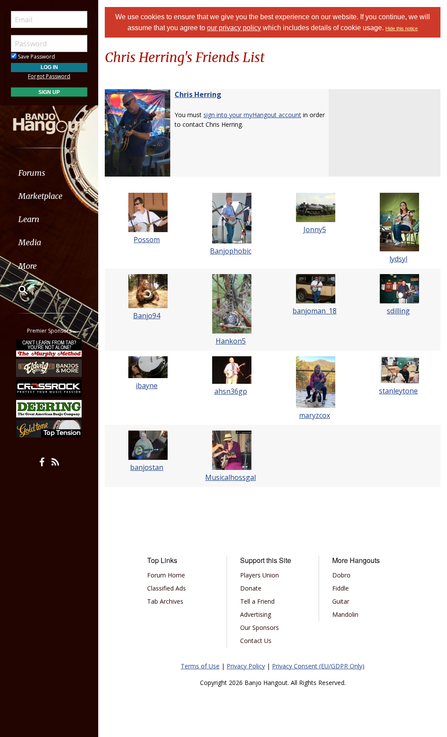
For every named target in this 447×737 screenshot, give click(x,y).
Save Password (36, 56)
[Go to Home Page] (49, 119)
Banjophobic (230, 251)
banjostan (146, 467)
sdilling (398, 311)
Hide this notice (401, 28)
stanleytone (398, 391)
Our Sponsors (259, 627)
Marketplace (40, 196)
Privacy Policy (246, 666)
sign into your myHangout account (252, 115)
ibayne (147, 385)
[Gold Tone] (49, 429)
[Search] (17, 290)
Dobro (341, 575)
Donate (250, 588)
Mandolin (345, 614)
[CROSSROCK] (49, 388)
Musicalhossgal (230, 477)
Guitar (340, 601)
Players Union (259, 575)
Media (29, 242)
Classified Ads (166, 588)
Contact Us (256, 640)
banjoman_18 (314, 311)
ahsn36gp (230, 391)
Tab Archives (165, 601)
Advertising (255, 614)
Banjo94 (146, 315)
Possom (147, 239)
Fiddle (340, 588)
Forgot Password (49, 76)
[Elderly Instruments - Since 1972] (49, 368)
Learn (28, 219)
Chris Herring (198, 94)
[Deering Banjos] (49, 409)
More (27, 266)
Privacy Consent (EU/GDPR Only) (318, 666)
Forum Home (166, 575)
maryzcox (314, 415)
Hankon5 (231, 341)
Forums (31, 173)
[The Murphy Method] (49, 347)
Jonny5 (314, 229)
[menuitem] (49, 172)
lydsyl (398, 259)
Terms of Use (200, 666)
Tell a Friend (257, 601)
